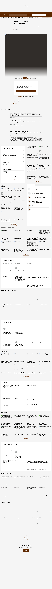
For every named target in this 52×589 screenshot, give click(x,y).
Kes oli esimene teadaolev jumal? (32, 404)
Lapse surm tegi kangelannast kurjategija (19, 131)
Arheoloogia (32, 17)
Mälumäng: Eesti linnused (43, 154)
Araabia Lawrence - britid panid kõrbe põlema (10, 176)
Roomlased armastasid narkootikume (35, 339)
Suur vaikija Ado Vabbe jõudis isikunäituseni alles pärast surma (24, 113)
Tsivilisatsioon (15, 17)
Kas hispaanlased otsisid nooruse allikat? (34, 342)
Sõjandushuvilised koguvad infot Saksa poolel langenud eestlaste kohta (18, 208)
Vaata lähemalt (20, 96)
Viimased (5, 17)
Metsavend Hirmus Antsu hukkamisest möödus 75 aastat (36, 469)
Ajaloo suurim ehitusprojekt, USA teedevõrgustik (11, 172)
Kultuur (11, 17)
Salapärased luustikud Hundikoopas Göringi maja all (35, 466)
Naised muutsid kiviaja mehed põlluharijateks (39, 209)
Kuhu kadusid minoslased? (31, 495)
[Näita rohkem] (46, 13)
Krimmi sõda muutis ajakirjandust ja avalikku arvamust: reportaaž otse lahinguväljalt (6, 220)
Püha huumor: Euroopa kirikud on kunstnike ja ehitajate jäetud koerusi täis (36, 400)
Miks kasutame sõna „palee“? (44, 249)
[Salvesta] (23, 150)
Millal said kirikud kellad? (7, 405)
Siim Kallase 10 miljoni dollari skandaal (38, 197)
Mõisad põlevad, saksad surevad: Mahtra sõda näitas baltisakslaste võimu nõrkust (32, 177)
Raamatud (38, 17)
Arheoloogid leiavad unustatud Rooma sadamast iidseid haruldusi (5, 513)
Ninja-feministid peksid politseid (19, 434)
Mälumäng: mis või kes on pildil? (38, 205)
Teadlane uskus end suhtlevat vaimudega (9, 165)
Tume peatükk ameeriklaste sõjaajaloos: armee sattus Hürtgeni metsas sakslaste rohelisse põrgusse (38, 462)
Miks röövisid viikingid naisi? (19, 361)
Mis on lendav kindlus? (18, 196)
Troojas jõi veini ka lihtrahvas (44, 512)
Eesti (35, 17)
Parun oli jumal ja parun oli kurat (17, 125)
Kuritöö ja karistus (20, 17)
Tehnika (25, 17)
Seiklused (28, 17)
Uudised (11, 117)
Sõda (8, 17)
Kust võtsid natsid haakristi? (31, 434)
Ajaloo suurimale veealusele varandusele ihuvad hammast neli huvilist (19, 271)
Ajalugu (14, 103)
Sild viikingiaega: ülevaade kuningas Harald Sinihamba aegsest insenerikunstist (18, 250)
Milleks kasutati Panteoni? (18, 238)
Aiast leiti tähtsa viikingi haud (44, 361)
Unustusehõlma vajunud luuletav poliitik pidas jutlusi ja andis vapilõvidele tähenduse (20, 119)
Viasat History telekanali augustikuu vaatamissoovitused (23, 137)
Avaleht (2, 17)
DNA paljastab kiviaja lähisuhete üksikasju (10, 155)
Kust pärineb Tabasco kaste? (7, 169)
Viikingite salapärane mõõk (18, 219)
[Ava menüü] (7, 15)
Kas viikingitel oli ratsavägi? (6, 372)
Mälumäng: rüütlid (7, 162)
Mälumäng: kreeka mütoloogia (38, 193)
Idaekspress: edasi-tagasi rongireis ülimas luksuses (38, 277)
